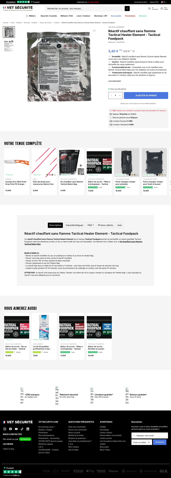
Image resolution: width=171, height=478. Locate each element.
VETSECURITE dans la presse (50, 441)
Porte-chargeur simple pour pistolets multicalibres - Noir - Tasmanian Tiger (125, 185)
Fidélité (103, 427)
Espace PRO (154, 2)
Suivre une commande (77, 430)
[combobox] (142, 442)
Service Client (44, 452)
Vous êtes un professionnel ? (80, 441)
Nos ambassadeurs (46, 435)
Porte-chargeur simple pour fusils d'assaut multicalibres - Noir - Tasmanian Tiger (153, 185)
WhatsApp (25, 439)
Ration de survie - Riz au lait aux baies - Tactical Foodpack (16, 348)
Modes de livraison (76, 435)
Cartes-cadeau (106, 432)
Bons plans (104, 447)
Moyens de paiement (77, 438)
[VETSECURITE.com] (18, 8)
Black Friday (105, 450)
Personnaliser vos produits (110, 435)
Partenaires (43, 432)
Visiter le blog (8, 449)
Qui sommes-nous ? (46, 427)
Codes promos (106, 438)
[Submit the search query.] (127, 8)
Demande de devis (140, 2)
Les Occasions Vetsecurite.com (113, 441)
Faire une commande (77, 427)
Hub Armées (73, 450)
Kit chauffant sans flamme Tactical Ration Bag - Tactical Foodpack (71, 184)
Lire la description (114, 81)
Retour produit (74, 432)
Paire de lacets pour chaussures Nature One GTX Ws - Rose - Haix (43, 184)
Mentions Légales (45, 444)
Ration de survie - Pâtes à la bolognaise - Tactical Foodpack (99, 184)
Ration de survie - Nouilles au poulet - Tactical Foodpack (96, 348)
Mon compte (73, 447)
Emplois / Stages (45, 430)
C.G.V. (40, 447)
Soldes (102, 444)
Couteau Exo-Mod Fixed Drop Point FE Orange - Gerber (15, 184)
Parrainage (104, 430)
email (9, 439)
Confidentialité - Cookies (48, 450)
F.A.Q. (70, 444)
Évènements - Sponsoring (48, 438)
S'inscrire (159, 442)
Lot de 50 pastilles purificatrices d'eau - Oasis (42, 348)
